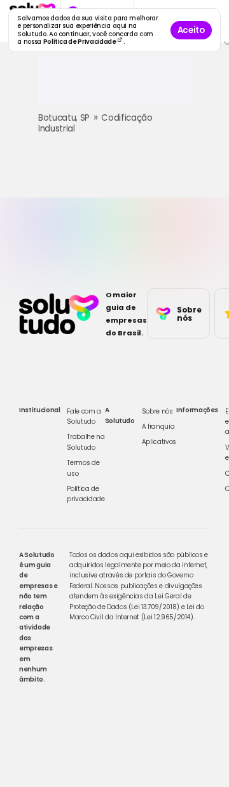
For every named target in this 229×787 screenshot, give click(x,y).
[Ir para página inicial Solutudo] (59, 313)
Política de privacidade (85, 494)
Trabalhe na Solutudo (85, 442)
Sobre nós (157, 411)
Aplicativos (159, 442)
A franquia (158, 426)
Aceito (191, 30)
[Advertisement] (114, 85)
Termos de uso (83, 468)
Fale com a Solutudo (84, 416)
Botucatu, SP (64, 118)
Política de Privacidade (80, 41)
